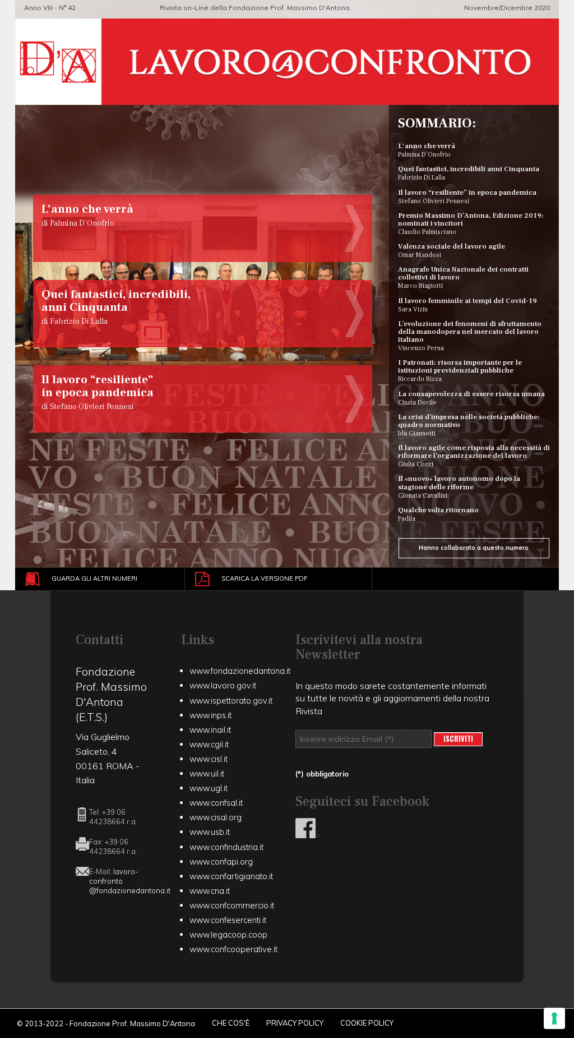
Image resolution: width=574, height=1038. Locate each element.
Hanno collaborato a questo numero (474, 548)
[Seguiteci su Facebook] (305, 834)
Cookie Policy (367, 1022)
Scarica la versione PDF (264, 578)
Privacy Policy (294, 1022)
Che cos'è (230, 1022)
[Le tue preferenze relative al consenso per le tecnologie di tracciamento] (554, 1018)
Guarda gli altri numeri (94, 578)
